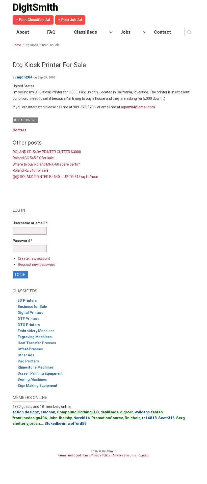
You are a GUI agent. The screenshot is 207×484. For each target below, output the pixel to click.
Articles (117, 455)
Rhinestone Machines (36, 367)
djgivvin (127, 412)
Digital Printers (30, 313)
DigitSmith (35, 7)
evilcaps (142, 412)
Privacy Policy (100, 455)
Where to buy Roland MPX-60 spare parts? (46, 164)
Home (17, 45)
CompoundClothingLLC (78, 412)
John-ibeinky (60, 418)
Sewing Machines (32, 379)
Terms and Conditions (73, 455)
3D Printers (27, 300)
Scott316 (166, 418)
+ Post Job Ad (70, 19)
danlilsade (109, 412)
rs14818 (149, 418)
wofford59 (77, 423)
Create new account (34, 258)
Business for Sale (32, 307)
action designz (26, 412)
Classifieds (85, 32)
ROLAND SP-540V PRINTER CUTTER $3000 (47, 152)
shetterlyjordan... (28, 423)
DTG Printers (29, 325)
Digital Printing (25, 120)
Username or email (30, 223)
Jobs (125, 32)
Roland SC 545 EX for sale (33, 158)
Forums (130, 455)
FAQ (51, 32)
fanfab (157, 412)
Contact (162, 32)
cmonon (48, 412)
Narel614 (81, 418)
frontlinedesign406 (30, 418)
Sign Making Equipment (37, 386)
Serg (180, 418)
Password (22, 241)
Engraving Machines (35, 337)
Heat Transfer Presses (37, 343)
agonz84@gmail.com (138, 107)
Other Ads (26, 355)
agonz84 (25, 77)
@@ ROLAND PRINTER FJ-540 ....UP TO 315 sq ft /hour (55, 177)
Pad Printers (28, 361)
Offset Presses (30, 349)
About (22, 32)
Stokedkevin (55, 423)
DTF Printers (28, 319)
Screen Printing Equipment (40, 373)
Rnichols (132, 418)
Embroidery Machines (36, 331)
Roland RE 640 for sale (30, 170)
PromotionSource (107, 418)
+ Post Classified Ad (33, 19)
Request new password (36, 265)
